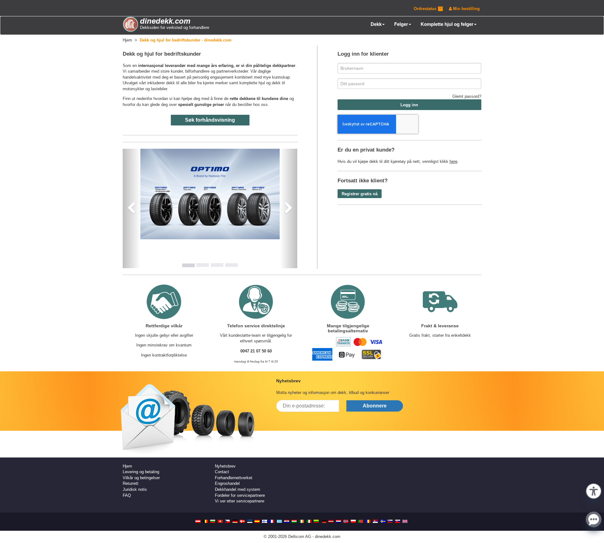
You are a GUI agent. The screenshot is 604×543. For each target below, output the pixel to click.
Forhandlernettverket (233, 477)
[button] (593, 490)
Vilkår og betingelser (141, 477)
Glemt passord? (466, 96)
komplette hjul (252, 82)
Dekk (376, 24)
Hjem (127, 466)
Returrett (130, 483)
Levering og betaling (141, 471)
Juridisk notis (135, 489)
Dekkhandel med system (237, 489)
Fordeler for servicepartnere (240, 495)
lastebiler (159, 88)
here (453, 161)
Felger (401, 24)
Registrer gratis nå (360, 193)
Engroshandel (227, 483)
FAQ (127, 495)
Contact (222, 471)
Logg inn (409, 105)
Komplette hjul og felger (447, 24)
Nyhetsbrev (225, 466)
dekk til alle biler (181, 82)
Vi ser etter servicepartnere (239, 501)
